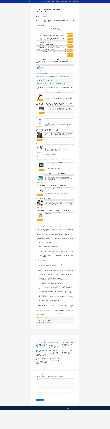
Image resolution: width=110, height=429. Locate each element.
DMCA (59, 408)
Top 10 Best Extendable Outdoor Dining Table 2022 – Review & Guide (42, 354)
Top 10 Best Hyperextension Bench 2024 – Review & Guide (54, 346)
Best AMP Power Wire (57, 151)
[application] (54, 1)
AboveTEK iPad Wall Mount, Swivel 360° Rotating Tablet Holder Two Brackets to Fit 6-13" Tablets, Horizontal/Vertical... (53, 83)
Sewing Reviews (59, 1)
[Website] (68, 393)
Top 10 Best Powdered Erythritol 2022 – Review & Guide (54, 361)
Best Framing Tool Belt (40, 68)
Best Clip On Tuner (39, 66)
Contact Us (45, 408)
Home (42, 1)
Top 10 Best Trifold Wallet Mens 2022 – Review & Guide (67, 353)
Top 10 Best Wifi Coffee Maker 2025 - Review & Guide (45, 320)
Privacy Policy (34, 408)
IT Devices (75, 1)
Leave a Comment (39, 13)
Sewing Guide (47, 1)
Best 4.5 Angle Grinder (40, 67)
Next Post (72, 331)
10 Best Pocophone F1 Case (40, 156)
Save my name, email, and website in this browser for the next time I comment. (54, 396)
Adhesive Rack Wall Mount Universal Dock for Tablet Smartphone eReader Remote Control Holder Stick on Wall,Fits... (52, 76)
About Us (49, 408)
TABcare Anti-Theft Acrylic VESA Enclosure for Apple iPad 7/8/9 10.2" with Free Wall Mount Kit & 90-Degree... (52, 79)
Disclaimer (40, 408)
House (52, 1)
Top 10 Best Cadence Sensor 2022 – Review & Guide (54, 353)
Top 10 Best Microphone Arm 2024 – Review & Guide (41, 345)
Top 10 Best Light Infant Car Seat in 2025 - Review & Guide (46, 322)
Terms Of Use (54, 408)
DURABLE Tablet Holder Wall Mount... (42, 73)
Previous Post (38, 331)
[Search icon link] (80, 1)
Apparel (65, 1)
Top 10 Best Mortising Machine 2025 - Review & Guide (46, 318)
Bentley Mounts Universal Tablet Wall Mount (43, 77)
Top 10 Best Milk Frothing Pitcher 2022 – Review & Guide (67, 345)
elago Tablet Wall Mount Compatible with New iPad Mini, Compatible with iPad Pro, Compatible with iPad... (51, 80)
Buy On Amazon (70, 33)
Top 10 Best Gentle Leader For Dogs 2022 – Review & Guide (41, 362)
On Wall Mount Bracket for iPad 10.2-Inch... (43, 72)
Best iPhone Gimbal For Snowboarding (50, 154)
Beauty (70, 1)
